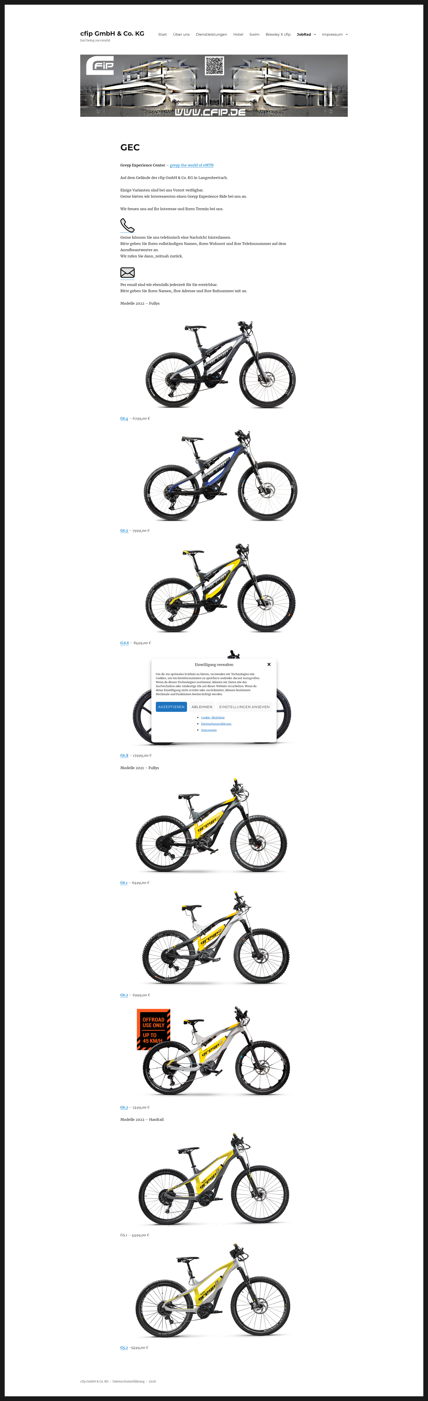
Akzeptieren (171, 707)
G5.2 (124, 1347)
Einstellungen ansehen (244, 707)
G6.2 (124, 995)
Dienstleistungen (211, 34)
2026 (152, 1381)
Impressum (209, 730)
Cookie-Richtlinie (213, 717)
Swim (254, 34)
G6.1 (124, 882)
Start (162, 34)
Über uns (181, 34)
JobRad (304, 34)
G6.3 (124, 1107)
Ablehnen (202, 707)
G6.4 (124, 418)
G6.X (124, 755)
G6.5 (124, 530)
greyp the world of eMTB (192, 165)
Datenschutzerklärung (216, 723)
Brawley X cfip (278, 34)
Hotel (238, 34)
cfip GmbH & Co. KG (112, 33)
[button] (269, 665)
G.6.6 (124, 643)
